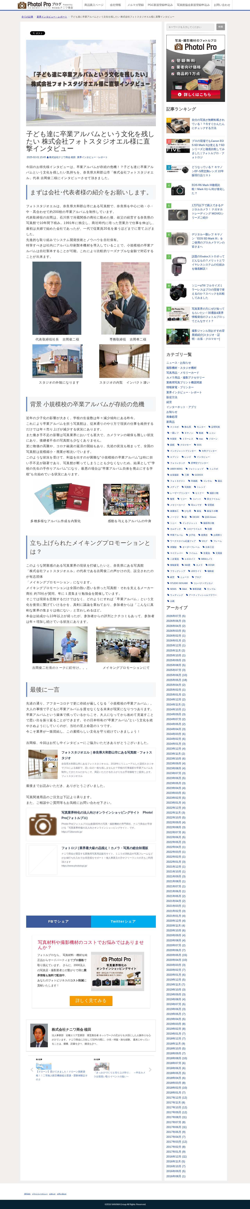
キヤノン (189, 433)
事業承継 (197, 589)
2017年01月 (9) (176, 1151)
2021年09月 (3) (176, 876)
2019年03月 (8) (176, 1023)
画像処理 (171, 416)
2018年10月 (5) (176, 1048)
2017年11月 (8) (175, 1102)
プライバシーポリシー (40, 1194)
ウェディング (176, 595)
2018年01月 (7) (176, 1092)
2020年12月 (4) (176, 920)
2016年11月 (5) (175, 1161)
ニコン (212, 433)
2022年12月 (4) (176, 807)
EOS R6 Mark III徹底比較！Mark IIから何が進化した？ (208, 189)
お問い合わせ (222, 4)
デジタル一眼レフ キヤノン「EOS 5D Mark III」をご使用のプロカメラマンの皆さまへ (208, 240)
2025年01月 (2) (176, 694)
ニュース (184, 577)
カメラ (199, 565)
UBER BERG (176, 469)
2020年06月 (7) (176, 950)
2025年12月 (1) (176, 645)
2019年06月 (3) (176, 1009)
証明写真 (215, 427)
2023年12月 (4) (176, 748)
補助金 (210, 571)
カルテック (175, 529)
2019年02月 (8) (176, 1028)
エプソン (174, 457)
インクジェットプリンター (183, 451)
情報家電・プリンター (180, 387)
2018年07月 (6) (176, 1063)
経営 (169, 402)
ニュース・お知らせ (178, 362)
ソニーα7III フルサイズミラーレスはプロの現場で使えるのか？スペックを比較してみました (208, 291)
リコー (183, 499)
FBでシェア (58, 921)
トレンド (201, 487)
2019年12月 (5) (176, 979)
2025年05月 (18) (176, 679)
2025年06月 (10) (176, 675)
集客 (172, 499)
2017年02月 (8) (176, 1146)
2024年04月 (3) (176, 729)
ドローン (213, 439)
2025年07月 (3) (176, 670)
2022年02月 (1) (176, 856)
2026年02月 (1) (176, 635)
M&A (184, 589)
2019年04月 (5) (176, 1019)
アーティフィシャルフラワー (203, 595)
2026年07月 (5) (176, 615)
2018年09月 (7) (176, 1053)
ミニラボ (213, 469)
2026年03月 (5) (176, 630)
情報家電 (174, 565)
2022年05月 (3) (176, 842)
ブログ (198, 577)
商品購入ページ (94, 4)
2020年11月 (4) (175, 925)
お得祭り (217, 535)
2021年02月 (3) (176, 910)
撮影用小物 (208, 523)
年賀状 (173, 439)
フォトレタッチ (177, 463)
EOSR (211, 565)
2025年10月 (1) (176, 655)
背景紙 (211, 505)
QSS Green (210, 517)
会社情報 (115, 4)
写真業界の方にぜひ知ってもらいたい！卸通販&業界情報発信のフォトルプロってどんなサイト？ (208, 314)
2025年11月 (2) (175, 650)
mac (201, 439)
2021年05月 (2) (176, 896)
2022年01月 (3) (176, 861)
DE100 (196, 517)
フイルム (193, 553)
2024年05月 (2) (176, 724)
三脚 (187, 475)
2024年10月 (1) (176, 709)
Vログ (204, 541)
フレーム (217, 541)
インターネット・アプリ (181, 407)
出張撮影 (174, 475)
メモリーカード (177, 505)
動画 (201, 433)
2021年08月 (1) (176, 881)
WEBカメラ (206, 559)
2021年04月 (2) (176, 901)
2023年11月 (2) (175, 753)
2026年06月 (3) (176, 620)
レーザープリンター (179, 493)
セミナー (199, 493)
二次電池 (174, 559)
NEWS (173, 589)
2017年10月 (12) (176, 1107)
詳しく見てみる (91, 1000)
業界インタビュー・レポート (52, 16)
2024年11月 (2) (175, 704)
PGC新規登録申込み (160, 4)
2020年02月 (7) (176, 969)
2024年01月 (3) (176, 743)
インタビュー (203, 457)
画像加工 (174, 511)
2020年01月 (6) (176, 974)
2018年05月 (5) (176, 1073)
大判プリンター (209, 451)
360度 (187, 565)
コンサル (207, 481)
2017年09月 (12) (176, 1112)
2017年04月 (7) (176, 1136)
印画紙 (194, 481)
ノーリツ (174, 517)
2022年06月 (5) (176, 837)
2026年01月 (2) (176, 640)
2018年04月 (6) (176, 1077)
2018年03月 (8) (176, 1082)
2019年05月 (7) (176, 1013)
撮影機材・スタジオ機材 (181, 367)
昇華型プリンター (199, 463)
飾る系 (188, 427)
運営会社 (27, 1194)
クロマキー (185, 445)
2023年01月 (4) (176, 802)
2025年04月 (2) (176, 684)
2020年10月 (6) (176, 930)
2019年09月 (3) (176, 994)
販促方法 (171, 397)
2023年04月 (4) (176, 788)
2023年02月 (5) (176, 797)
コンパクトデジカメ (203, 583)
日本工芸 (209, 547)
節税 (172, 445)
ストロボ (174, 427)
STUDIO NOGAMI (179, 583)
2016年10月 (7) (176, 1166)
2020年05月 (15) (176, 955)
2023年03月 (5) (176, 792)
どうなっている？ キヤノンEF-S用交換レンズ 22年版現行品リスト (208, 171)
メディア (174, 487)
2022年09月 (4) (176, 822)
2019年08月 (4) (176, 999)
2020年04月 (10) (176, 959)
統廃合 (204, 535)
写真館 (188, 487)
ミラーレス (187, 439)
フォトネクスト (177, 481)
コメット (197, 499)
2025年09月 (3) (176, 660)
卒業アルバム (176, 535)
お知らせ (171, 411)
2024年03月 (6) (176, 734)
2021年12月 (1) (176, 866)
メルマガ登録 (135, 4)
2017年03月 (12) (176, 1141)
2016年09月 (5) (176, 1171)
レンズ (188, 457)
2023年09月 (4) (176, 763)
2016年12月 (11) (176, 1156)
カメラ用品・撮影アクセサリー (185, 377)
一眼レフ (174, 433)
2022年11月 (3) (175, 812)
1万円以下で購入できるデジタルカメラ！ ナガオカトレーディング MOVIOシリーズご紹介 (208, 211)
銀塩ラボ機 (212, 511)
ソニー (173, 523)
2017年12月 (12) (176, 1097)
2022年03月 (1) (176, 851)
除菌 (210, 529)
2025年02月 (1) (176, 689)
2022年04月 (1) (176, 846)
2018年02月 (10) (176, 1087)
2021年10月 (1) (176, 871)
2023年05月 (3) (176, 783)
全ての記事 (27, 16)
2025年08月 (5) (176, 665)
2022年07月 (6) (176, 832)
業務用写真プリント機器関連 (184, 382)
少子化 (192, 535)
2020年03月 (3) (176, 964)
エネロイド (190, 559)
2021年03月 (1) (176, 905)
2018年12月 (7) (176, 1038)
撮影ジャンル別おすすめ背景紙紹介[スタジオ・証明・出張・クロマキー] (208, 334)
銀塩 (199, 511)
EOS (199, 445)
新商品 (170, 421)
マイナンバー (176, 553)
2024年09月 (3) (176, 714)
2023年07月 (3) (176, 773)
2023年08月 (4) (176, 768)
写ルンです (196, 505)
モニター (201, 427)
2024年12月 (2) (176, 699)
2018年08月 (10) (176, 1058)
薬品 (220, 481)
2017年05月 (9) (176, 1131)
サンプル (211, 589)
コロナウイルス (194, 529)
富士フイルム (213, 499)
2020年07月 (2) (176, 945)
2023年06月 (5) (176, 778)
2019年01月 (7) (176, 1033)
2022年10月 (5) (176, 817)
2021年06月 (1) (176, 891)
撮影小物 (214, 493)
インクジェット (189, 523)
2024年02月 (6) (176, 738)
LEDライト (196, 571)
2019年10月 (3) (176, 989)
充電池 (206, 553)
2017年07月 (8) (176, 1122)
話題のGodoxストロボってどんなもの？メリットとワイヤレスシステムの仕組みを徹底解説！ (208, 262)
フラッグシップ (177, 571)
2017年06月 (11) (176, 1127)
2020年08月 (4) (176, 940)
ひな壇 (188, 511)
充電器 (219, 553)
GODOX (199, 475)
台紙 (172, 601)
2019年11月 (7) (175, 984)
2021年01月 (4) (176, 915)
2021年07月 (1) (176, 886)
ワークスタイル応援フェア (183, 541)
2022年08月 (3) (176, 827)
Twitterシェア (123, 921)
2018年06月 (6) (176, 1068)
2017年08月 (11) (176, 1117)
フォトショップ (196, 469)
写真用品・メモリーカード (182, 372)
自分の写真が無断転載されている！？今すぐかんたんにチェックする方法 (208, 124)
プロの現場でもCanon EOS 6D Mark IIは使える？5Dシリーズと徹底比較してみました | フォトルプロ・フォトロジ (208, 149)
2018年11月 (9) (175, 1043)
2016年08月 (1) (176, 1176)
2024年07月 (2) (176, 719)
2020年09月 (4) (176, 935)
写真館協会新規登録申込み (193, 4)
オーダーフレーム (191, 547)
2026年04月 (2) (176, 625)
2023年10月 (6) (176, 758)
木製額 (173, 547)
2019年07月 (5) (176, 1004)
